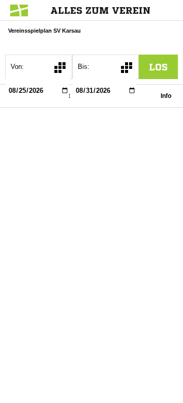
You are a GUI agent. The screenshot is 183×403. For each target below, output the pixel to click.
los (158, 66)
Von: (17, 66)
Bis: (83, 66)
